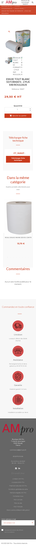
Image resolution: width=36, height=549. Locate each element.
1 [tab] (7, 257)
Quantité (18, 106)
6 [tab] (23, 257)
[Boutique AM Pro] (18, 2)
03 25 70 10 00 (18, 456)
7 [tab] (25, 257)
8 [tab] (29, 257)
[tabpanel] (18, 222)
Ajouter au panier (18, 116)
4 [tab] (17, 257)
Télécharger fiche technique (18, 159)
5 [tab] (19, 257)
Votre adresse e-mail (9, 519)
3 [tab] (13, 257)
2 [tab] (11, 257)
